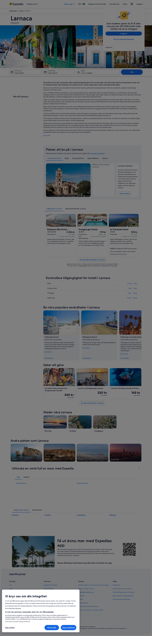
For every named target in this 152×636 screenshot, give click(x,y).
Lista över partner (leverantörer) (17, 621)
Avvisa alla (51, 628)
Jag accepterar (68, 628)
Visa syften (10, 628)
